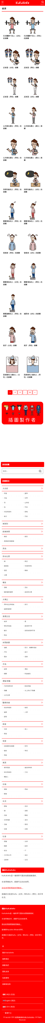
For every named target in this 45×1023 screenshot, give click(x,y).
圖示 (5, 630)
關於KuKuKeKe (8, 953)
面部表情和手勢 (30, 630)
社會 (4, 836)
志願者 (6, 860)
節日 (26, 604)
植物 (5, 789)
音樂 (26, 656)
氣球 (5, 621)
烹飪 (26, 587)
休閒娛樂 (6, 642)
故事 (5, 669)
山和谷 (27, 502)
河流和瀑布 (7, 512)
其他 (4, 548)
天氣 (5, 498)
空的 (26, 516)
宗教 (5, 824)
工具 (26, 772)
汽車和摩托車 (8, 686)
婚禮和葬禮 (7, 609)
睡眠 (26, 815)
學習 (26, 750)
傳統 (26, 669)
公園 (5, 575)
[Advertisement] (22, 442)
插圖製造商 (6, 984)
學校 (5, 755)
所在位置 (6, 556)
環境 (26, 824)
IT (25, 850)
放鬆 (26, 810)
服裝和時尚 (28, 767)
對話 (5, 635)
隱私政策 (5, 971)
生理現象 (7, 820)
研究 (26, 746)
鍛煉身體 (6, 532)
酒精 (5, 587)
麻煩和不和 (28, 626)
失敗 (5, 815)
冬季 (26, 498)
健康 (5, 712)
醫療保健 (6, 703)
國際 (5, 673)
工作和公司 (7, 855)
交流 (26, 860)
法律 (26, 841)
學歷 (4, 741)
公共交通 (7, 695)
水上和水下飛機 (30, 690)
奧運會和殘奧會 (9, 541)
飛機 (5, 690)
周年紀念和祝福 (9, 604)
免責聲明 (5, 978)
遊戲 (5, 647)
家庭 (4, 724)
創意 (26, 846)
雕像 (26, 570)
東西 (4, 763)
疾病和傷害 (7, 707)
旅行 (26, 652)
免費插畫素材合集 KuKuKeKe (24, 1017)
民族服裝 (28, 673)
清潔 (5, 829)
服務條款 (5, 959)
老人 (26, 729)
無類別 (5, 524)
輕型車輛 (28, 686)
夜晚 (26, 512)
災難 (26, 829)
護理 (5, 716)
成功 (26, 820)
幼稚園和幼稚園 (9, 746)
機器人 (6, 777)
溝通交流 (6, 616)
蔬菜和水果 (28, 592)
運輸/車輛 (6, 681)
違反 (26, 855)
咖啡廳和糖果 (8, 592)
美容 (26, 806)
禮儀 (5, 841)
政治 (5, 850)
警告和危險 (7, 626)
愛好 (5, 656)
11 (30, 392)
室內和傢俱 (7, 772)
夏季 (26, 493)
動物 (5, 794)
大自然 (5, 488)
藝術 (5, 750)
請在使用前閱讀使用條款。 (12, 888)
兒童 (5, 729)
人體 (26, 712)
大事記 (5, 599)
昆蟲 (26, 789)
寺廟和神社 (28, 566)
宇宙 (26, 507)
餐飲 (4, 582)
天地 (4, 664)
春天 (5, 516)
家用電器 (7, 767)
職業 (5, 846)
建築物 (6, 566)
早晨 (5, 493)
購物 (5, 806)
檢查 (26, 707)
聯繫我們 (5, 965)
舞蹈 (5, 536)
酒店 (5, 570)
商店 (26, 561)
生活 (4, 801)
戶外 (5, 652)
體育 (26, 536)
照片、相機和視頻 (30, 647)
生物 (4, 784)
